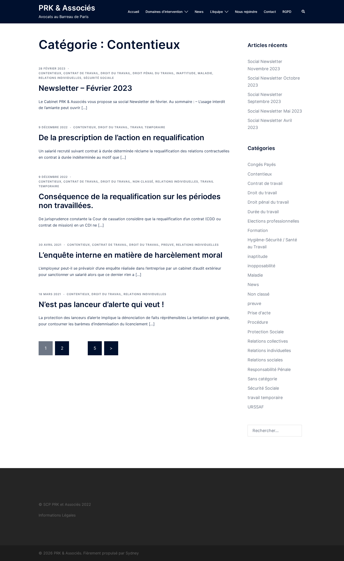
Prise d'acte (259, 312)
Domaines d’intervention (164, 12)
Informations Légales (57, 515)
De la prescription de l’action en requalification (121, 137)
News (199, 12)
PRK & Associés (67, 7)
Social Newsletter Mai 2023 (275, 111)
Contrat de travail (81, 73)
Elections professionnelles (273, 221)
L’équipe (216, 12)
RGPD (286, 12)
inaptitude (186, 73)
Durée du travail (263, 211)
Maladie (205, 73)
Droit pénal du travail (153, 73)
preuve (167, 244)
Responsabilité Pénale (269, 369)
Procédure (258, 322)
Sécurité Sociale (99, 78)
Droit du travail (116, 73)
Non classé (143, 181)
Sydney (132, 553)
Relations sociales (265, 359)
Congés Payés (262, 164)
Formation (258, 230)
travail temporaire (147, 127)
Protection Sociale (266, 331)
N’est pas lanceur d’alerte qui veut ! (101, 304)
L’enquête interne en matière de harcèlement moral (130, 255)
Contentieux (50, 73)
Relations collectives (268, 341)
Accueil (133, 12)
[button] (303, 12)
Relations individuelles (60, 78)
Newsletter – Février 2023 (85, 88)
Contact (270, 12)
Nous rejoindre (246, 12)
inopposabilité (261, 265)
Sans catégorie (262, 378)
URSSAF (256, 406)
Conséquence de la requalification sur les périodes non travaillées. (130, 201)
